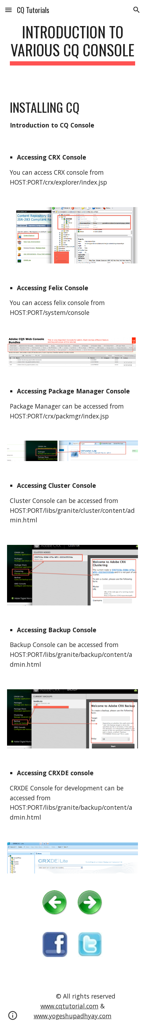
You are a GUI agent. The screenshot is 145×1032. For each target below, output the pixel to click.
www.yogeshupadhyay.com (73, 1016)
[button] (8, 9)
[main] (72, 44)
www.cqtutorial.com (69, 1006)
